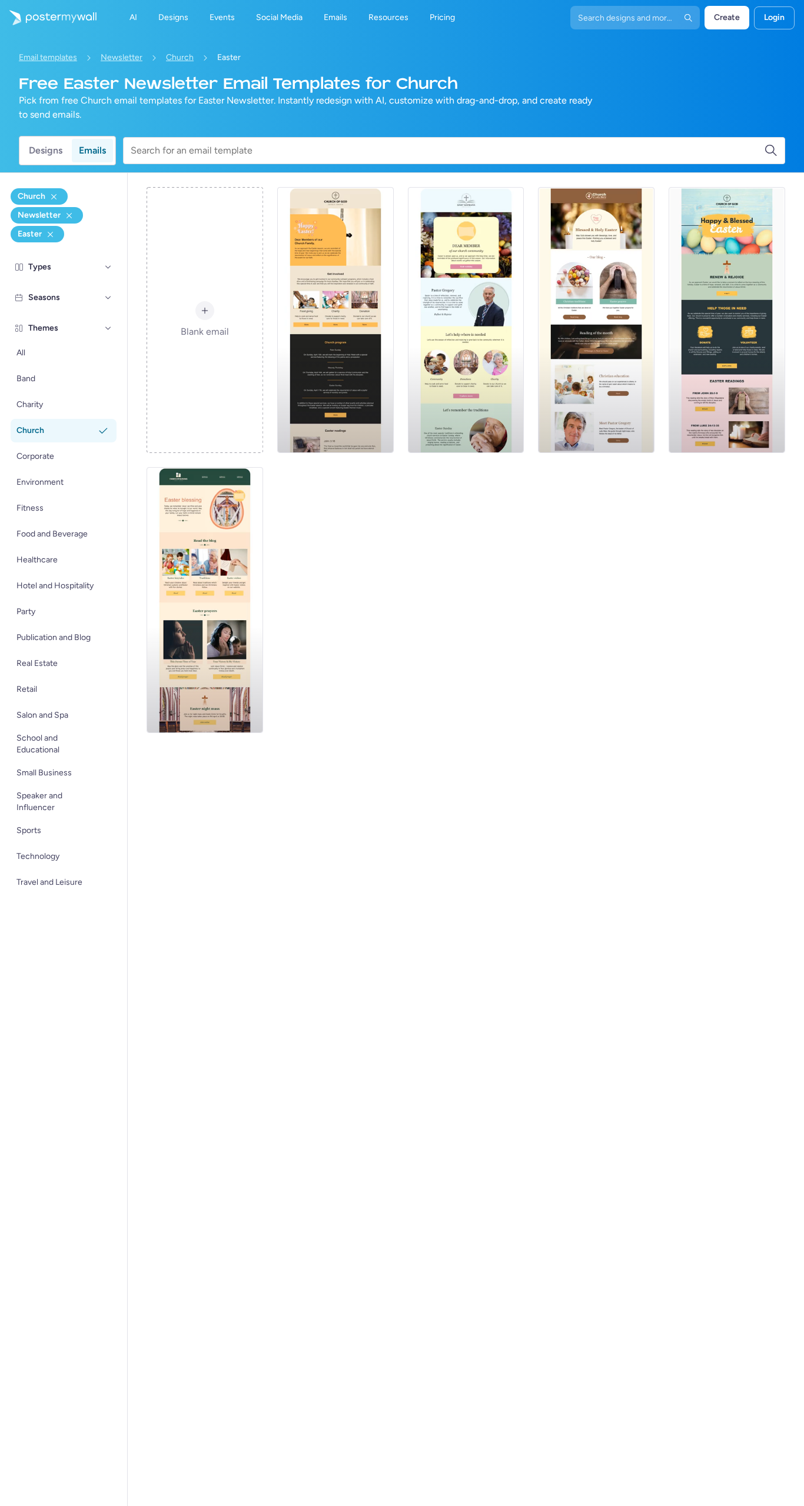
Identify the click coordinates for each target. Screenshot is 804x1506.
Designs (45, 150)
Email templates (48, 57)
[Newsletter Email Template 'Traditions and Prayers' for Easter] (596, 320)
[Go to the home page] (48, 17)
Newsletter (121, 57)
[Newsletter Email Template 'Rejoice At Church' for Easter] (727, 320)
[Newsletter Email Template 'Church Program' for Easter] (335, 320)
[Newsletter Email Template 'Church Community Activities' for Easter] (466, 320)
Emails (92, 150)
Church (180, 57)
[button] (108, 267)
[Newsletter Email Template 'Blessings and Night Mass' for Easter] (205, 600)
